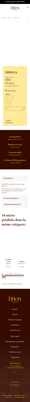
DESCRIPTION (8, 178)
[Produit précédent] (26, 17)
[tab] (15, 178)
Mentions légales (17, 395)
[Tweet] (8, 120)
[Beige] (8, 268)
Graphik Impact (21, 397)
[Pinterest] (10, 120)
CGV (23, 395)
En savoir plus (8, 122)
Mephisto (8, 263)
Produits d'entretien (15, 320)
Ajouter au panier (14, 113)
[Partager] (6, 120)
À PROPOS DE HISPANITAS (12, 204)
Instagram (16, 385)
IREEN (21, 262)
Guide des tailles (11, 90)
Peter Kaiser (21, 264)
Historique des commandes (15, 341)
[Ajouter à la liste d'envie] (8, 103)
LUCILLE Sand (8, 260)
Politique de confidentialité (7, 395)
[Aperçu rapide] (9, 257)
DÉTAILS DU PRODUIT (11, 198)
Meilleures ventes (15, 352)
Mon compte (15, 336)
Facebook (16, 382)
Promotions (15, 347)
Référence (7, 77)
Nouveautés (15, 357)
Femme (15, 309)
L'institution (15, 325)
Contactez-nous (15, 330)
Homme (15, 314)
